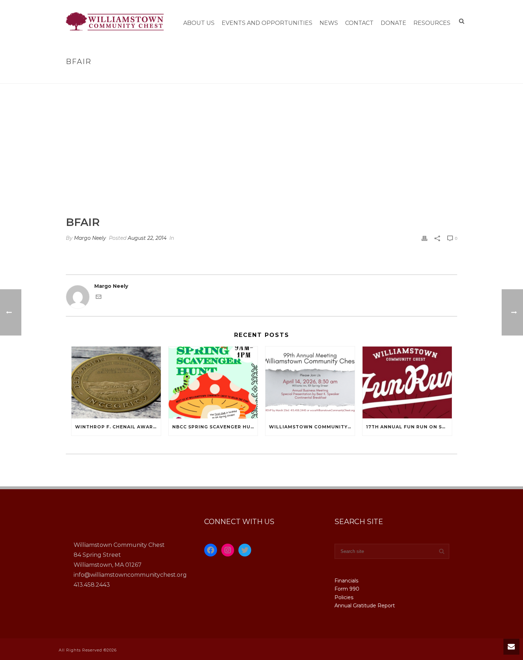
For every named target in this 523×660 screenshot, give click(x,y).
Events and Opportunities (267, 23)
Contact (359, 23)
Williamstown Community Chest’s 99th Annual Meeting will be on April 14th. (312, 426)
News (328, 23)
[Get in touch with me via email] (98, 298)
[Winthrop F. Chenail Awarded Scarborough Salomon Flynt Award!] (116, 382)
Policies (343, 597)
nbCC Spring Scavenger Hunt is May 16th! (215, 426)
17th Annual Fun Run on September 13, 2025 (409, 426)
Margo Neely (90, 238)
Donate (393, 23)
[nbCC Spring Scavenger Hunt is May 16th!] (213, 382)
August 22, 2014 (147, 238)
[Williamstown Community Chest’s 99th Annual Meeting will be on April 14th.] (310, 382)
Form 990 (346, 589)
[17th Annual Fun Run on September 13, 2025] (407, 382)
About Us (199, 23)
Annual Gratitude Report (364, 605)
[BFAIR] (261, 154)
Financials (346, 580)
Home (427, 76)
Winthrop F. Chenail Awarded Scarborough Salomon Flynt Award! (118, 426)
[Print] (424, 238)
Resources (431, 23)
